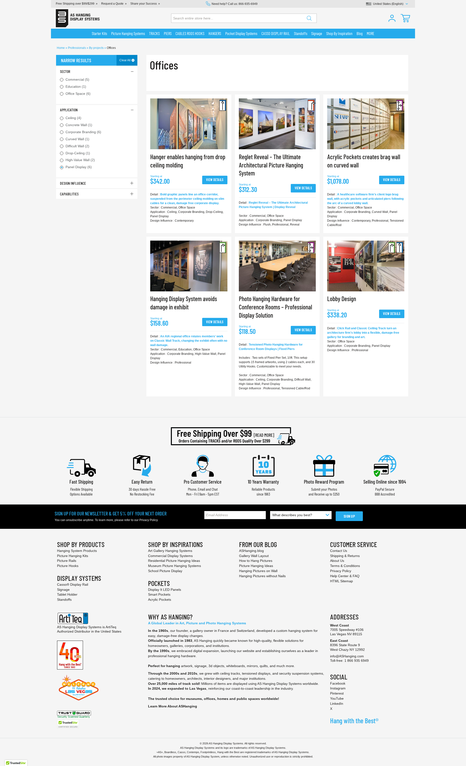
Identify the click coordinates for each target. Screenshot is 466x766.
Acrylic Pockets (159, 599)
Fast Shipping (81, 482)
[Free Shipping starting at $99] (233, 436)
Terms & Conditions (345, 566)
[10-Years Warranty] (263, 465)
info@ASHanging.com (347, 656)
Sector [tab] (65, 71)
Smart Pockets (159, 594)
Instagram (338, 688)
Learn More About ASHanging (172, 706)
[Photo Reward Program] (324, 465)
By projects (96, 48)
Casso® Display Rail (72, 584)
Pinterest (337, 693)
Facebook (337, 683)
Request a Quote (112, 3)
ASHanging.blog (251, 551)
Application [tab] (69, 109)
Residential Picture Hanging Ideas (174, 561)
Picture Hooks (67, 566)
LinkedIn (336, 703)
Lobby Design (341, 298)
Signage (63, 590)
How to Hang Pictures (255, 561)
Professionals (77, 48)
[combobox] (243, 18)
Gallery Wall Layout (254, 556)
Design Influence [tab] (73, 183)
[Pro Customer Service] (202, 465)
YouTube (337, 698)
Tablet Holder (67, 594)
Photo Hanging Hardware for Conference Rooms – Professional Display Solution (275, 307)
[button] (392, 18)
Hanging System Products (77, 551)
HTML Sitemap (341, 581)
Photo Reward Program (324, 482)
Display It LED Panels (164, 590)
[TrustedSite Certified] (68, 724)
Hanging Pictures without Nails (262, 576)
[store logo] (78, 18)
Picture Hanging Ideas (256, 566)
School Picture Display (165, 571)
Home (61, 48)
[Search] (309, 18)
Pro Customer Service (203, 482)
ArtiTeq (111, 627)
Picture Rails (66, 561)
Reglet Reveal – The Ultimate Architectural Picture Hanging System (271, 165)
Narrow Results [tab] (76, 60)
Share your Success (143, 3)
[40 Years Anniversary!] (70, 655)
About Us (337, 561)
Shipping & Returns (345, 556)
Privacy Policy (148, 520)
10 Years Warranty (263, 482)
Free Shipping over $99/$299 (75, 3)
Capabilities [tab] (69, 194)
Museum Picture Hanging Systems (174, 566)
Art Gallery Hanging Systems (170, 551)
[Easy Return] (142, 465)
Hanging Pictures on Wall (258, 571)
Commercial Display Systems (170, 556)
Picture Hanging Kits (72, 556)
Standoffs (64, 599)
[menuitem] (99, 33)
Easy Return (142, 482)
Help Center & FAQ (344, 576)
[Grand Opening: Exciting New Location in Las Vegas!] (78, 687)
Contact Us (338, 551)
